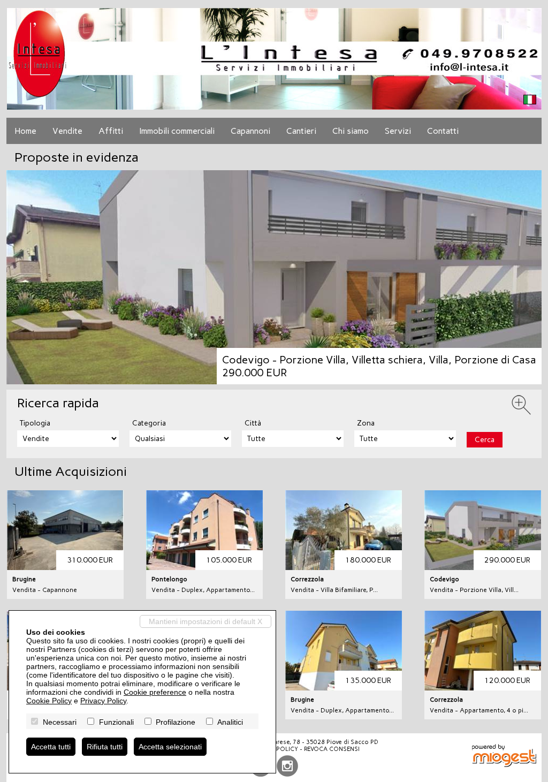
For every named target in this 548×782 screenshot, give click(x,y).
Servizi (398, 131)
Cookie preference (155, 692)
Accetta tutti (51, 746)
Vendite (67, 131)
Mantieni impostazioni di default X (205, 621)
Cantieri (301, 131)
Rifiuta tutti (105, 746)
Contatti (443, 131)
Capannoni (250, 131)
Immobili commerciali (177, 131)
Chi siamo (350, 131)
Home (25, 131)
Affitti (110, 131)
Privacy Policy (103, 700)
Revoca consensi (332, 749)
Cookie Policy (49, 700)
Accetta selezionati (170, 746)
